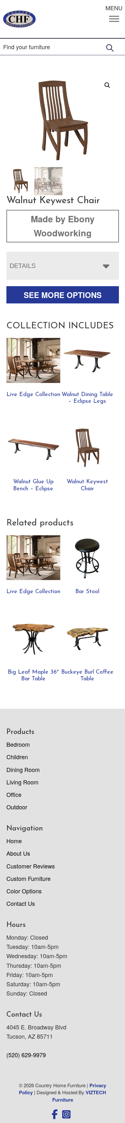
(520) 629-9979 (26, 1054)
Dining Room (23, 769)
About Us (18, 853)
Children (17, 756)
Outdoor (16, 807)
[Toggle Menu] (114, 19)
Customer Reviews (30, 866)
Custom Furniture (28, 878)
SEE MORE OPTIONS (63, 294)
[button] (107, 85)
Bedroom (18, 744)
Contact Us (20, 903)
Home (14, 841)
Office (13, 794)
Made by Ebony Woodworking (63, 226)
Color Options (24, 891)
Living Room (22, 782)
